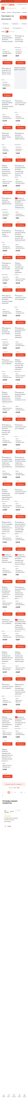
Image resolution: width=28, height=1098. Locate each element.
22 (21, 792)
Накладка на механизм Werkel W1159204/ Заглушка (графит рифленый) (7, 312)
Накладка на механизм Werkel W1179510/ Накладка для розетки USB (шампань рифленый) (20, 182)
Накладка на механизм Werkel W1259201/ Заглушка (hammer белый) (7, 571)
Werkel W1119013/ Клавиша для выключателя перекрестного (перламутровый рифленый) (7, 409)
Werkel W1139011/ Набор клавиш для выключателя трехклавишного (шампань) (7, 733)
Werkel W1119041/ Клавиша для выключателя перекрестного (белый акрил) (20, 668)
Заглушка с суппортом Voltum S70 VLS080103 (20, 312)
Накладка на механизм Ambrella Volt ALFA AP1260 (7, 279)
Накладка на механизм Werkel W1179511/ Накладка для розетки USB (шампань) (7, 441)
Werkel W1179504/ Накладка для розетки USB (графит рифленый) (20, 279)
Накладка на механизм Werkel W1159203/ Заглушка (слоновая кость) (20, 409)
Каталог (9, 12)
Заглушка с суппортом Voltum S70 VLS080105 (7, 636)
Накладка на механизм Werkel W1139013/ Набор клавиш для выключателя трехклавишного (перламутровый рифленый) (7, 474)
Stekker (4, 147)
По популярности (17, 28)
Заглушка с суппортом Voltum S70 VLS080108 (20, 117)
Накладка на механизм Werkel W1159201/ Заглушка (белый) (7, 52)
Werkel (3, 49)
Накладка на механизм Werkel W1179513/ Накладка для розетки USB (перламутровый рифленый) (20, 247)
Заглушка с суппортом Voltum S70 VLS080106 (20, 506)
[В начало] (2, 792)
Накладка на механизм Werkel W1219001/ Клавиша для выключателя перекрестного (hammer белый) (20, 214)
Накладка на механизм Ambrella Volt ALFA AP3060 (20, 52)
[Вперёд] (24, 792)
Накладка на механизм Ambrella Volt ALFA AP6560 (7, 344)
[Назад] (5, 792)
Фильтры (6, 28)
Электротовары (16, 12)
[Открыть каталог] (2, 8)
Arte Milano (4, 82)
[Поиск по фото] (23, 8)
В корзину (7, 62)
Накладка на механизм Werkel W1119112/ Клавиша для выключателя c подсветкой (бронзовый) (20, 603)
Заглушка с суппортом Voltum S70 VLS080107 (20, 441)
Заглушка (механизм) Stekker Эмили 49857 (6, 149)
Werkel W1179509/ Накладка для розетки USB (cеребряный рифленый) (20, 376)
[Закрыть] (26, 1)
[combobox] (16, 8)
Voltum (17, 114)
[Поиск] (25, 8)
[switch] (6, 31)
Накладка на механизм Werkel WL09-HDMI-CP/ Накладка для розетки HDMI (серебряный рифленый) (20, 538)
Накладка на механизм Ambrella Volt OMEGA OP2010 (20, 149)
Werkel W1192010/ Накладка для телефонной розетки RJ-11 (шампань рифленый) (7, 603)
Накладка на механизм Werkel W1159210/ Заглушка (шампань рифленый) (20, 344)
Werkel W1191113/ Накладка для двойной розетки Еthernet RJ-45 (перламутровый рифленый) (7, 766)
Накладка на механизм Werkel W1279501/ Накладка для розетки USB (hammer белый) (20, 571)
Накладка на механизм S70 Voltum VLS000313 (7, 247)
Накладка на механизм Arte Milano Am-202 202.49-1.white (6, 85)
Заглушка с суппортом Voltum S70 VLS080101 (7, 701)
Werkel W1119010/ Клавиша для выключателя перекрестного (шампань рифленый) (7, 182)
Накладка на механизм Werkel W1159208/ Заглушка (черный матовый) (7, 117)
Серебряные (15, 23)
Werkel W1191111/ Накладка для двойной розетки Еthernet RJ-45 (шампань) (7, 668)
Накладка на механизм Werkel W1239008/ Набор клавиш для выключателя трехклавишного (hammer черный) (20, 636)
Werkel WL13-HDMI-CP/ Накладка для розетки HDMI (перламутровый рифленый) (20, 701)
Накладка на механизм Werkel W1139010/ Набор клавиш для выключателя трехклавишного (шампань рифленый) (20, 474)
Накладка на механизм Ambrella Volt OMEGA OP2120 (6, 214)
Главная (3, 12)
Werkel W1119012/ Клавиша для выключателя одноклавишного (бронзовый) (7, 506)
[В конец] (2, 795)
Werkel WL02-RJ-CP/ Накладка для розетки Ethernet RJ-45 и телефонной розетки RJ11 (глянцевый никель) (7, 538)
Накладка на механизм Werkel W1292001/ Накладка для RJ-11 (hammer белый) (21, 733)
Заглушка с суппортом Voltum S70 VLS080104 (7, 376)
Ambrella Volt (18, 49)
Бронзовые (5, 23)
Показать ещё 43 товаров (13, 784)
